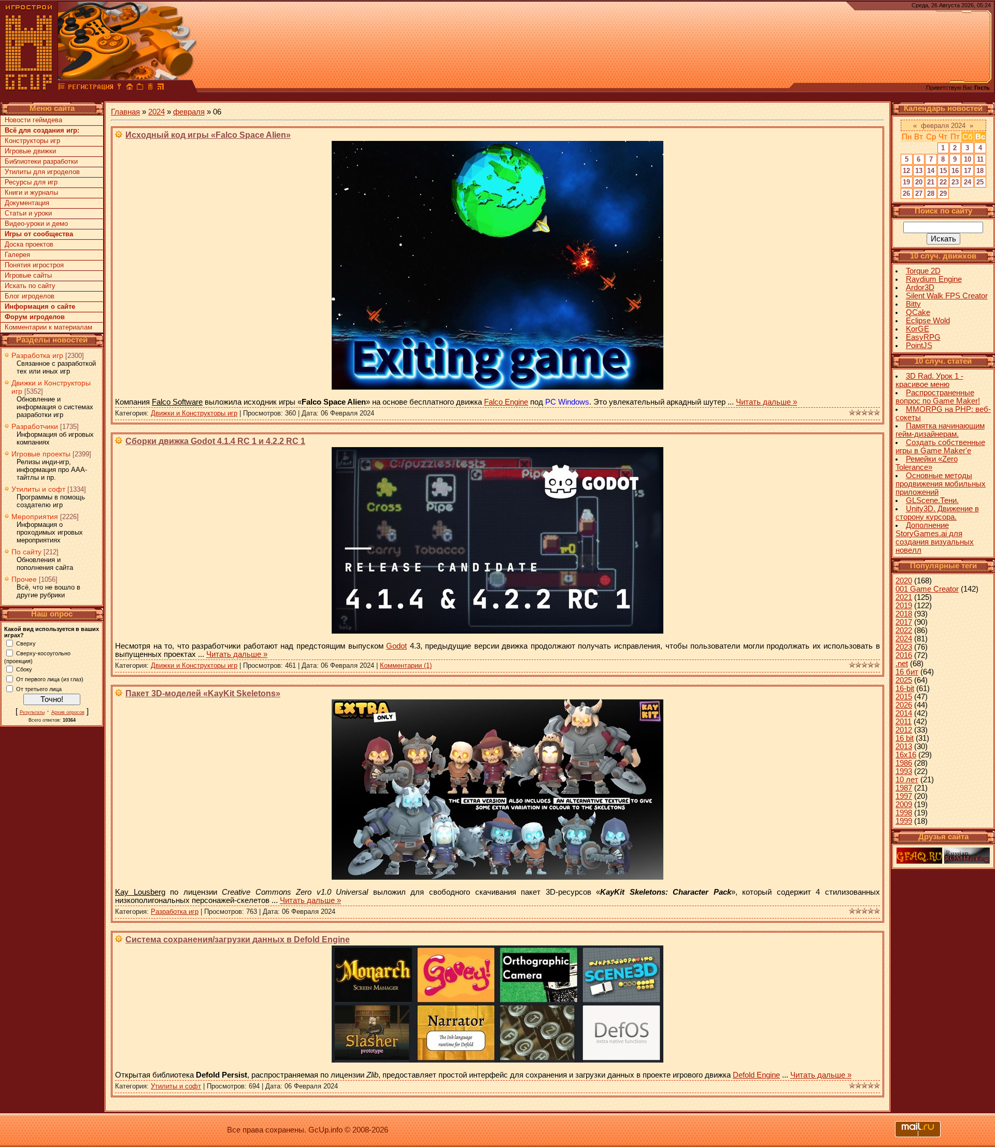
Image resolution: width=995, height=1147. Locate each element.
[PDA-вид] (150, 88)
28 (930, 193)
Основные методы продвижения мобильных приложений (940, 483)
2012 (903, 730)
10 (967, 159)
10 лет (906, 780)
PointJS (919, 345)
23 (955, 182)
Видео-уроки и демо (36, 223)
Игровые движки (30, 151)
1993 (903, 771)
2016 (903, 655)
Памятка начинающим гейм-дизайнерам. (940, 430)
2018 (903, 614)
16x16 (905, 755)
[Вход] (119, 88)
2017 (903, 622)
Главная (125, 112)
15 (943, 171)
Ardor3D (920, 287)
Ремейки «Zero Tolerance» (926, 463)
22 (943, 182)
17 (967, 171)
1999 (903, 821)
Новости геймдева (33, 120)
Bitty (913, 304)
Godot (396, 646)
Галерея (17, 255)
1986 (903, 763)
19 (906, 182)
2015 (903, 697)
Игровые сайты (28, 275)
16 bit (904, 738)
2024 (156, 112)
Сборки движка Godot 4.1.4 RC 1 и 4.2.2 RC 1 (215, 441)
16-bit (904, 688)
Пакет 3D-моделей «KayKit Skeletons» (202, 693)
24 (967, 182)
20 (918, 182)
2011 (903, 722)
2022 (903, 630)
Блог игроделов (29, 296)
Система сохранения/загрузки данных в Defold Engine (237, 939)
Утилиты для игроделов (42, 172)
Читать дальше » (766, 402)
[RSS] (160, 88)
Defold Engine (756, 1075)
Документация (27, 203)
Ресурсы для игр (31, 182)
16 (955, 171)
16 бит (906, 672)
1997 (903, 796)
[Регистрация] (90, 88)
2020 (903, 581)
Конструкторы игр (32, 141)
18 (980, 171)
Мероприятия (34, 516)
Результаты (32, 712)
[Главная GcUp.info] (29, 88)
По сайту (26, 552)
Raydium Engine (934, 279)
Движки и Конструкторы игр (194, 413)
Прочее (24, 579)
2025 (903, 680)
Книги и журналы (31, 192)
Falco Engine (506, 402)
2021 (903, 597)
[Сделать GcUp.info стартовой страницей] (129, 88)
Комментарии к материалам (48, 327)
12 (906, 171)
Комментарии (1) (406, 665)
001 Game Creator (927, 589)
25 (980, 182)
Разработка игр (37, 355)
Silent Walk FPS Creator (947, 296)
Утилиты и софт (38, 489)
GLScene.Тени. (932, 500)
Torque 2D (923, 271)
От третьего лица (39, 688)
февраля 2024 (943, 126)
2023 (903, 647)
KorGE (917, 329)
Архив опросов (67, 712)
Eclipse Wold (928, 321)
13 (918, 171)
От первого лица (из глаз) (49, 679)
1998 (903, 813)
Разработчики (34, 426)
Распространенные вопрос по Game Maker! (937, 397)
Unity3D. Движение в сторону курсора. (937, 513)
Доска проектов (29, 244)
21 (930, 182)
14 (930, 171)
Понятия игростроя (34, 265)
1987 (903, 788)
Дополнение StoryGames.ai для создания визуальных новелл (934, 537)
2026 (903, 705)
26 (906, 193)
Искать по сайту (30, 286)
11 (980, 159)
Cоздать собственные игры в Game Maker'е (940, 446)
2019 (903, 605)
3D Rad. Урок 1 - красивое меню (929, 380)
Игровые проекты (40, 454)
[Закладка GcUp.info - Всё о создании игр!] (140, 88)
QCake (918, 312)
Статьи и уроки (28, 213)
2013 (903, 746)
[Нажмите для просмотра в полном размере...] (497, 387)
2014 (903, 713)
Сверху (26, 643)
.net (901, 663)
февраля (189, 112)
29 (943, 193)
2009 (903, 804)
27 (918, 193)
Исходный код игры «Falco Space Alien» (208, 135)
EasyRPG (923, 337)
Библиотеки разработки (41, 161)
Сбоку (24, 669)
